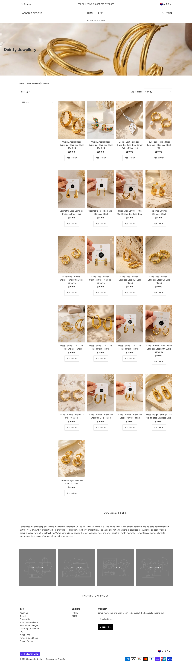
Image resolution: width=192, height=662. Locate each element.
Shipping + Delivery (29, 622)
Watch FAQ (25, 635)
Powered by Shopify (55, 659)
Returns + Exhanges (29, 625)
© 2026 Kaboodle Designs (32, 659)
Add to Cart (72, 158)
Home (21, 83)
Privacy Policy (26, 641)
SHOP (101, 13)
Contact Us (25, 619)
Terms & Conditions (29, 638)
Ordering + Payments (29, 628)
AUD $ (166, 4)
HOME (90, 13)
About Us (24, 613)
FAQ (21, 631)
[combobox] (44, 4)
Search (23, 616)
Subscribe (105, 627)
